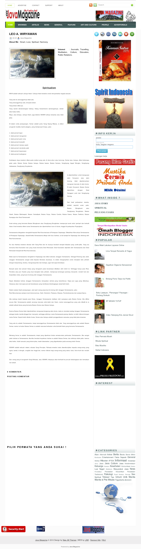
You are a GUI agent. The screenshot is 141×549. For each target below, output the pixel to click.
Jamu (96, 463)
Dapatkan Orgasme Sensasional (119, 264)
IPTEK (111, 460)
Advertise (22, 5)
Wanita (132, 476)
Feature (71, 25)
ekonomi (128, 479)
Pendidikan (98, 472)
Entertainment (107, 457)
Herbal (97, 461)
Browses (22, 25)
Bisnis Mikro (130, 454)
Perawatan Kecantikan (114, 471)
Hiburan (104, 460)
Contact (35, 5)
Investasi (131, 460)
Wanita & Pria (101, 479)
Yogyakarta (119, 479)
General (58, 25)
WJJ (104, 540)
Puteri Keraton (119, 474)
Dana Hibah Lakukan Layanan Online (109, 245)
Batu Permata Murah (103, 336)
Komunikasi (125, 466)
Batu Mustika (100, 345)
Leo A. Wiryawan (23, 34)
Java (101, 463)
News (46, 25)
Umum (119, 476)
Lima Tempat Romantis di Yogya (119, 251)
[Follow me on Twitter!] (95, 6)
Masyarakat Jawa (121, 469)
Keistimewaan (130, 463)
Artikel (109, 454)
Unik (125, 476)
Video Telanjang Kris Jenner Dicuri (119, 315)
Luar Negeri (100, 469)
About (60, 5)
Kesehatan (115, 465)
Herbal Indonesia (102, 350)
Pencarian (101, 151)
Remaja (127, 474)
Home (10, 5)
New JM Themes (69, 540)
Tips (112, 477)
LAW (87, 540)
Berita (116, 454)
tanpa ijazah (100, 142)
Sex (133, 474)
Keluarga (99, 465)
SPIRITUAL (101, 208)
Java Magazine (41, 540)
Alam (97, 454)
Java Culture (111, 463)
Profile (105, 25)
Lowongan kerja (101, 156)
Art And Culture (89, 25)
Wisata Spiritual (101, 341)
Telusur (105, 476)
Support (48, 5)
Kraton (133, 466)
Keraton (106, 466)
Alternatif (103, 454)
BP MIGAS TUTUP (113, 301)
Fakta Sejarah (120, 457)
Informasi (121, 460)
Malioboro (109, 469)
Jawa (121, 463)
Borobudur (98, 457)
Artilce (35, 25)
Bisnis (122, 454)
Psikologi (108, 474)
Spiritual (98, 477)
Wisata (111, 479)
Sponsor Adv (95, 540)
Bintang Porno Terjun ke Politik (118, 278)
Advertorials (120, 25)
